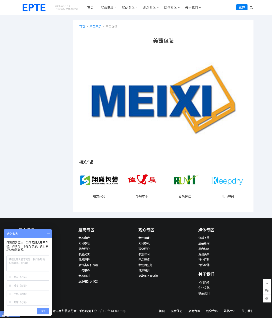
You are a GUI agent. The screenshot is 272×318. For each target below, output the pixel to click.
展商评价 (84, 249)
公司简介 (203, 282)
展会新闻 (203, 243)
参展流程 (84, 259)
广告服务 (84, 270)
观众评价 (144, 249)
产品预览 (144, 259)
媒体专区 (170, 7)
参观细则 (144, 270)
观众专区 (149, 7)
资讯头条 (203, 254)
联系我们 (203, 293)
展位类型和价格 (88, 265)
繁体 (242, 7)
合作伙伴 (203, 265)
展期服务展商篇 (88, 281)
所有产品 (95, 26)
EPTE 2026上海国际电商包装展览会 (52, 311)
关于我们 (191, 7)
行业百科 (203, 259)
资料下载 (203, 238)
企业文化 (203, 287)
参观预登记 (145, 238)
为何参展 (84, 243)
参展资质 (84, 254)
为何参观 (144, 243)
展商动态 (203, 249)
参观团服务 (145, 265)
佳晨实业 (142, 196)
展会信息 (107, 7)
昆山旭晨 (227, 196)
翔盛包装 (99, 196)
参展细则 (84, 276)
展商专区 (128, 7)
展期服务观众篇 (148, 276)
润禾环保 (184, 196)
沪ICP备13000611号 (113, 311)
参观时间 (144, 254)
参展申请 (84, 238)
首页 (90, 7)
